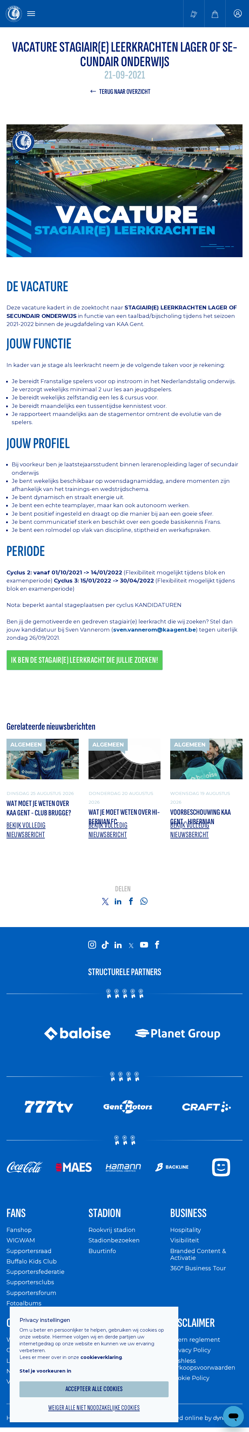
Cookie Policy (189, 1378)
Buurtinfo (102, 1251)
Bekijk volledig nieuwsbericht (25, 830)
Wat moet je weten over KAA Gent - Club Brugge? (38, 808)
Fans (16, 1213)
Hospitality (185, 1229)
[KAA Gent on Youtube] (144, 945)
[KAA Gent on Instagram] (92, 945)
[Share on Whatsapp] (144, 901)
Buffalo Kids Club (31, 1261)
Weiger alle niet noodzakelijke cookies (94, 1408)
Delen (123, 889)
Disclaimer (192, 1323)
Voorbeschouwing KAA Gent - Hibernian (200, 817)
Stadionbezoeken (114, 1240)
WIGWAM (20, 1240)
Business (188, 1213)
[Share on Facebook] (131, 901)
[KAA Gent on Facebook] (157, 945)
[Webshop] (215, 13)
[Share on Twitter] (105, 901)
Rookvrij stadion (112, 1229)
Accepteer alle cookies (94, 1389)
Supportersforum (31, 1292)
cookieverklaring (101, 1357)
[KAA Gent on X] (131, 945)
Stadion (105, 1213)
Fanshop (19, 1229)
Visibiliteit (184, 1240)
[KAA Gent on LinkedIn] (118, 945)
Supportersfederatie (35, 1271)
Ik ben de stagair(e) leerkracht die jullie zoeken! (84, 660)
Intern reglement (195, 1339)
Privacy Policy (190, 1350)
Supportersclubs (30, 1282)
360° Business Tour (198, 1268)
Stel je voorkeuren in (45, 1371)
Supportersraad (29, 1251)
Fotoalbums (24, 1303)
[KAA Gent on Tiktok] (105, 945)
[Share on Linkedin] (118, 901)
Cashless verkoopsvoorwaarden (202, 1364)
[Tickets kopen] (194, 13)
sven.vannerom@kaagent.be (154, 629)
